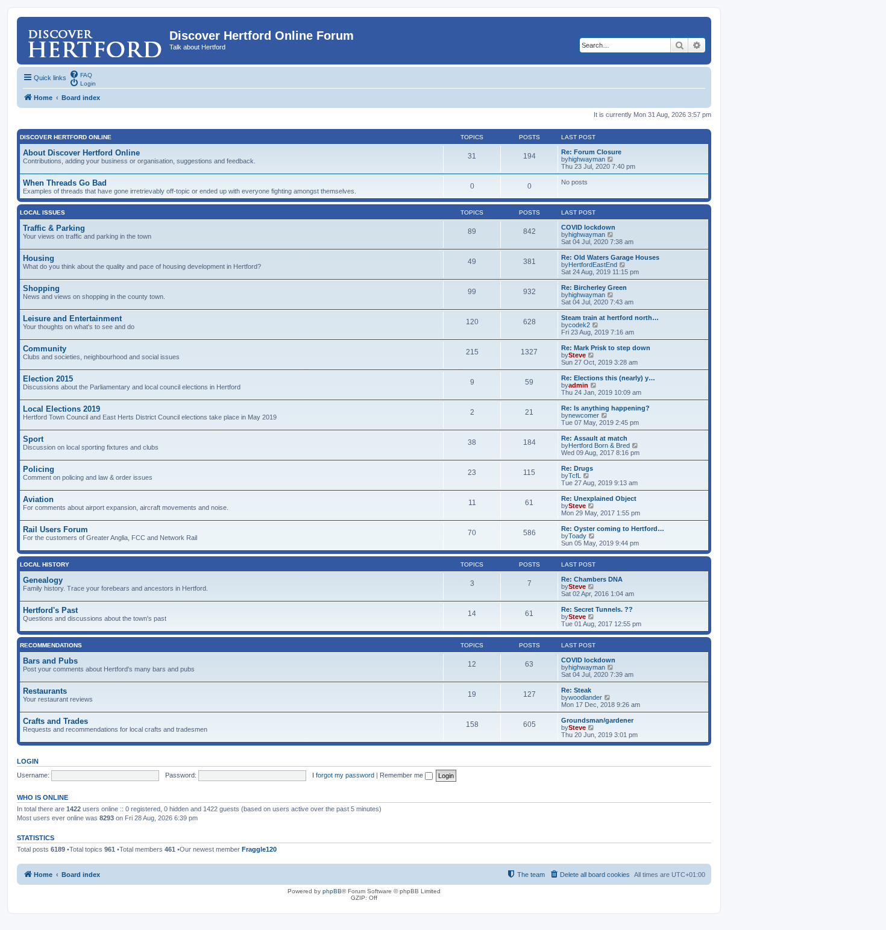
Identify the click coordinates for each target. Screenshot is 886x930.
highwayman (586, 159)
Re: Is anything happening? (605, 408)
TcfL (574, 475)
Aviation (38, 499)
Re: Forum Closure (591, 152)
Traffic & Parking (54, 228)
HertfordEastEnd (592, 264)
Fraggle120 (259, 849)
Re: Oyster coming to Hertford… (612, 528)
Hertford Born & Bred (599, 445)
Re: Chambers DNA (592, 579)
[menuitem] (80, 74)
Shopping (41, 288)
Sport (33, 439)
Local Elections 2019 (61, 408)
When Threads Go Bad (65, 182)
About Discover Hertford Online (81, 152)
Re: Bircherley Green (594, 287)
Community (44, 348)
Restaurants (45, 691)
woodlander (585, 697)
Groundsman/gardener (597, 720)
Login (28, 761)
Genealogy (43, 580)
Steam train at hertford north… (610, 317)
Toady (577, 535)
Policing (38, 469)
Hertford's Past (50, 610)
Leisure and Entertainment (72, 318)
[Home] (94, 39)
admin (578, 385)
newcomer (583, 415)
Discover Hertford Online (66, 137)
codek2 (579, 324)
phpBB (332, 891)
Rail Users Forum (55, 529)
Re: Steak (576, 690)
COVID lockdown (588, 227)
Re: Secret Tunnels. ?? (597, 609)
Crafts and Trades (55, 721)
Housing (38, 258)
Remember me (402, 775)
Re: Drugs (577, 468)
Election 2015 (48, 378)
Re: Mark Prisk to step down (605, 347)
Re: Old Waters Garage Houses (610, 257)
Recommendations (51, 645)
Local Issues (42, 212)
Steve (577, 355)
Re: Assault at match (594, 438)
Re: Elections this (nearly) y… (608, 378)
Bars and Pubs (50, 660)
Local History (44, 564)
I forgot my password (343, 775)
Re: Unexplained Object (598, 498)
